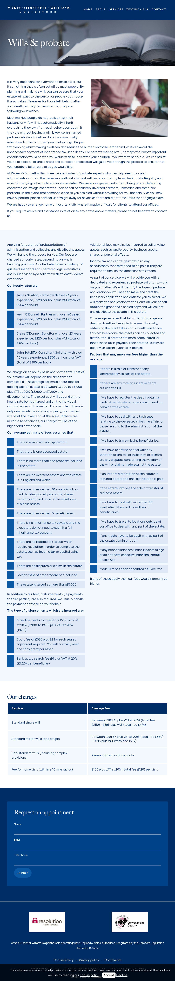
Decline (121, 975)
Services (116, 9)
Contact (159, 9)
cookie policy (89, 975)
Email (17, 839)
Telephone (21, 855)
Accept (109, 975)
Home (88, 9)
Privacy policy (89, 960)
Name (17, 824)
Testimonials (137, 9)
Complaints (113, 960)
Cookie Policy (63, 960)
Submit (23, 873)
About (101, 9)
